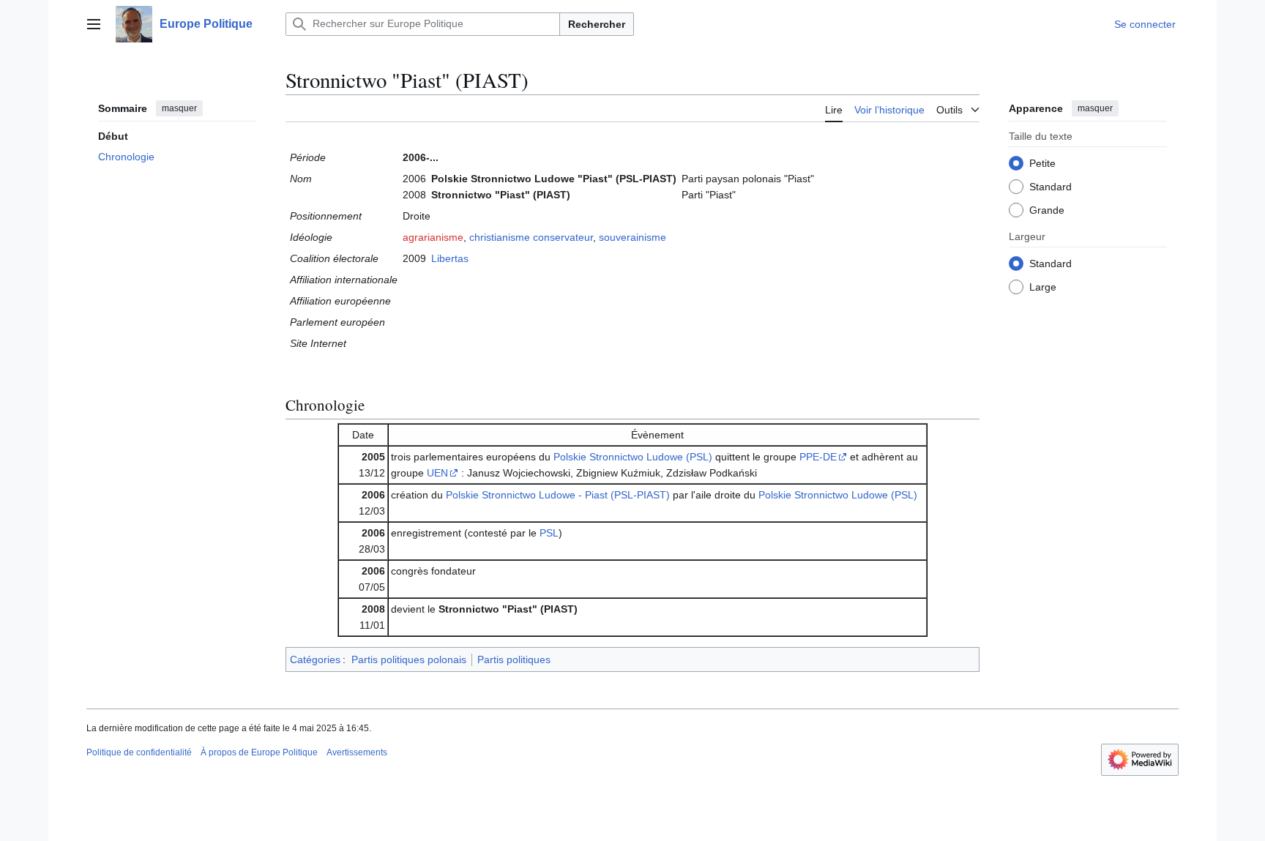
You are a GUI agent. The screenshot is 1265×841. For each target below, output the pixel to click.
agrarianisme (433, 237)
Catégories (315, 659)
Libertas (450, 258)
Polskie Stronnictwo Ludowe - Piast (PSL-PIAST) (558, 495)
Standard (1050, 187)
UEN (437, 473)
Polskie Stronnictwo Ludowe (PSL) (632, 457)
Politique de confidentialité (139, 752)
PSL (549, 533)
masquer (179, 108)
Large (1042, 287)
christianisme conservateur (531, 237)
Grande (1046, 210)
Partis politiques (514, 659)
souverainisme (632, 237)
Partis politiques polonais (408, 659)
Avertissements (356, 752)
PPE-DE (818, 457)
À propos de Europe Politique (259, 752)
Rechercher (596, 24)
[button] (93, 24)
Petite (1042, 163)
